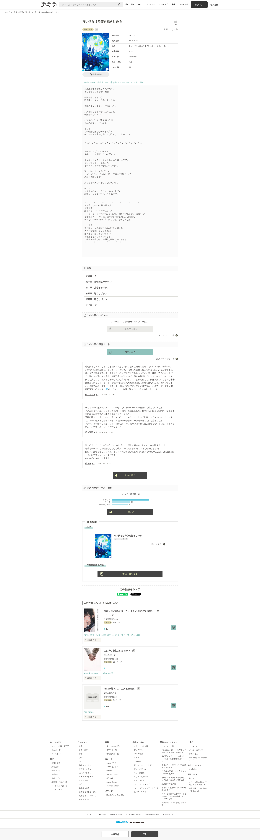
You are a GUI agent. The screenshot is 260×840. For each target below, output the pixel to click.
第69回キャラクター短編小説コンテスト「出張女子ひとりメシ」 (174, 758)
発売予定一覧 (111, 750)
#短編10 (91, 712)
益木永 (88, 463)
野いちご (192, 778)
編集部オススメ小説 (59, 782)
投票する (130, 512)
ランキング (163, 4)
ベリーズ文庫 (139, 773)
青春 (80, 754)
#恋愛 (92, 635)
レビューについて (166, 335)
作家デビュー (194, 754)
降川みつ (108, 655)
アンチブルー (139, 750)
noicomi (109, 771)
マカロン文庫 (139, 780)
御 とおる (90, 394)
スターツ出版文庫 (141, 746)
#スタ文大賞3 (137, 82)
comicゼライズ (112, 767)
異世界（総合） (85, 788)
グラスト (137, 758)
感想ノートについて (165, 359)
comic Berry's (111, 782)
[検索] (119, 4)
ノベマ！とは (194, 746)
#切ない (110, 635)
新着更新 (54, 767)
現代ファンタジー (86, 773)
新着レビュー (56, 778)
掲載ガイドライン (117, 814)
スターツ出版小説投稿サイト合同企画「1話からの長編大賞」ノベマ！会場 (174, 796)
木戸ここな (169, 29)
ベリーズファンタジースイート (146, 788)
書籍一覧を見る (130, 574)
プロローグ (91, 276)
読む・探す (130, 4)
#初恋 (103, 635)
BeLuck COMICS (113, 774)
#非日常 (100, 82)
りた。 (107, 615)
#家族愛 (113, 82)
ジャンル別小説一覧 (59, 786)
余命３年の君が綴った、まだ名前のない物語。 (129, 611)
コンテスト (150, 4)
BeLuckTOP (56, 750)
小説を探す (55, 763)
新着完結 (54, 774)
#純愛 (98, 635)
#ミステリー (123, 82)
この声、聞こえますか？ (117, 650)
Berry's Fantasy (112, 786)
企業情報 (166, 814)
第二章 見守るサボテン (97, 287)
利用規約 (102, 814)
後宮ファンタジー (86, 769)
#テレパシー (96, 673)
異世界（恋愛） (85, 799)
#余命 (117, 635)
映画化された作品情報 (115, 795)
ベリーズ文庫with (141, 777)
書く (140, 4)
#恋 (106, 82)
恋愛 (80, 758)
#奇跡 (86, 82)
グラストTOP (56, 754)
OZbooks (137, 761)
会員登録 (214, 5)
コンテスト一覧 (168, 746)
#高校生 (139, 635)
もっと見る (130, 475)
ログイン (199, 5)
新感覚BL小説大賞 (169, 784)
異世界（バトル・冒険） (88, 792)
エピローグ (91, 305)
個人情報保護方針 (152, 814)
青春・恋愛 (83, 750)
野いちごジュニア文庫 (143, 765)
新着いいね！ (56, 771)
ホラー (81, 784)
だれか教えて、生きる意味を (120, 688)
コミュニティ (56, 790)
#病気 (123, 635)
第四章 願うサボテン (96, 299)
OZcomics (110, 778)
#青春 (92, 82)
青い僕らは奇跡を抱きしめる (128, 535)
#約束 (133, 635)
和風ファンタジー (86, 765)
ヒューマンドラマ (86, 777)
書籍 (173, 4)
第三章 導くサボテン (96, 293)
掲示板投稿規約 (135, 814)
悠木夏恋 (89, 432)
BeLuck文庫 (138, 754)
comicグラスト (112, 763)
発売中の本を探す (113, 746)
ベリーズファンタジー (143, 784)
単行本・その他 (140, 792)
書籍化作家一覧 (112, 754)
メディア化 (183, 4)
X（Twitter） (194, 769)
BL (80, 761)
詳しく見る (157, 544)
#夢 (127, 635)
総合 (80, 746)
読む (145, 834)
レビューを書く (130, 329)
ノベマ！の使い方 (196, 750)
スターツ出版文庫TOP (60, 746)
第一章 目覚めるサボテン (99, 282)
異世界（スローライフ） (88, 796)
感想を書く (130, 352)
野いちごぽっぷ (140, 769)
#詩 (85, 712)
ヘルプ (92, 814)
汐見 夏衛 (108, 693)
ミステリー (83, 780)
